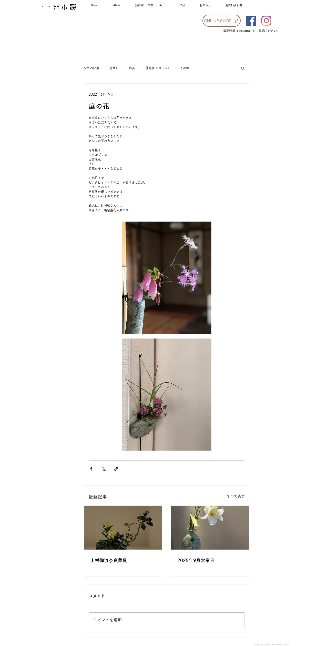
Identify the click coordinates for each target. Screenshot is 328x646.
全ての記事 (91, 67)
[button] (242, 68)
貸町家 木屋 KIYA (157, 67)
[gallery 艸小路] (251, 21)
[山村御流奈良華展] (123, 528)
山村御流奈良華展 (108, 560)
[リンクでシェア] (116, 468)
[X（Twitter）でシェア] (103, 468)
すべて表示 (236, 496)
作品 (132, 67)
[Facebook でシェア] (91, 468)
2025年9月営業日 (195, 560)
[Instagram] (266, 21)
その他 (184, 67)
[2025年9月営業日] (210, 528)
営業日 (114, 67)
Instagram (245, 31)
